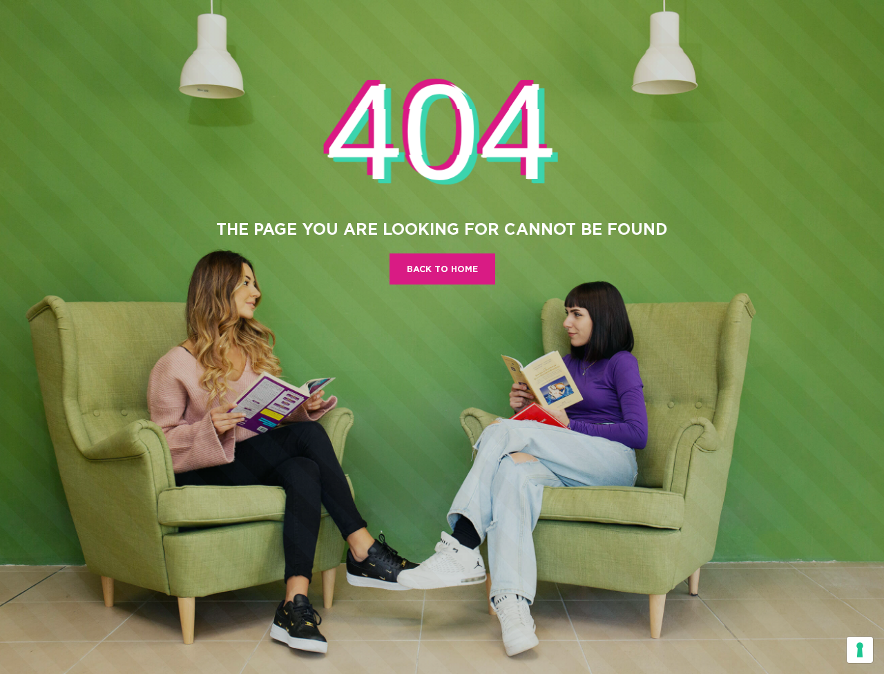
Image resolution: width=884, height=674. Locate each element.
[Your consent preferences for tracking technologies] (860, 650)
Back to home (442, 269)
